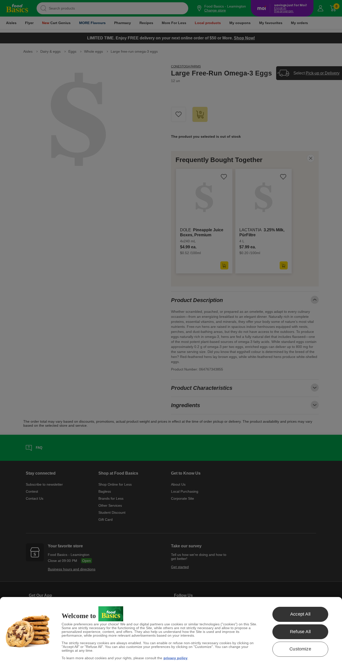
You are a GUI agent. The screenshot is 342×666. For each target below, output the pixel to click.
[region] (171, 631)
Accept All (300, 614)
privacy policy (175, 658)
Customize (300, 648)
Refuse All (300, 631)
